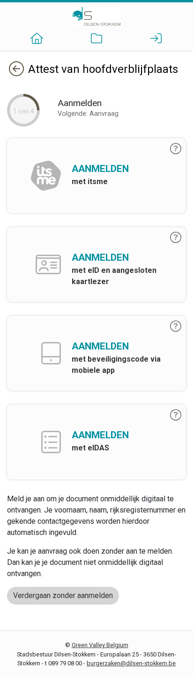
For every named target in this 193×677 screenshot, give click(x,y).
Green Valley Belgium (100, 644)
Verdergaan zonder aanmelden (63, 595)
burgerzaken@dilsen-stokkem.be (131, 663)
